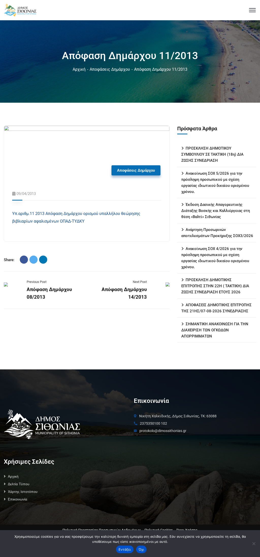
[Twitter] (33, 260)
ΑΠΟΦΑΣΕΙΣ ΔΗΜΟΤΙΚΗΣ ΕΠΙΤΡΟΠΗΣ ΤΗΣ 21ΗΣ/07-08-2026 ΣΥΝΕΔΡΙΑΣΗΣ (216, 308)
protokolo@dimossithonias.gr (162, 431)
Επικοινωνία (17, 499)
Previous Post (36, 282)
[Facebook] (24, 260)
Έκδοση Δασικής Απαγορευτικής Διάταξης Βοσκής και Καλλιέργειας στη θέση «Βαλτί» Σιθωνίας (215, 210)
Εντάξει (125, 549)
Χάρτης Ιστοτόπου (23, 491)
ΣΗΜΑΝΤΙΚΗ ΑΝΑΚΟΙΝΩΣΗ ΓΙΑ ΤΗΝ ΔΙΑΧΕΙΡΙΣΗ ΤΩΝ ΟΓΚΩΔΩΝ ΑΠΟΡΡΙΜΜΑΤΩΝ (214, 330)
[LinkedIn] (43, 260)
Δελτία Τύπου (18, 484)
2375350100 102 (153, 423)
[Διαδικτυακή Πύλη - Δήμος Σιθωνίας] (20, 9)
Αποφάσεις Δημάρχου (110, 69)
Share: (9, 260)
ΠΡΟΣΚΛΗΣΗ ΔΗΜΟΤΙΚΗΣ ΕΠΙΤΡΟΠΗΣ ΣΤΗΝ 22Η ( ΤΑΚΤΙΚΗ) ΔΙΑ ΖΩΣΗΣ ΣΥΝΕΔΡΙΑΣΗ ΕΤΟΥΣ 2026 (215, 286)
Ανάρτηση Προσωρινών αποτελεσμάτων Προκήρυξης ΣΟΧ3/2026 (217, 232)
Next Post (140, 282)
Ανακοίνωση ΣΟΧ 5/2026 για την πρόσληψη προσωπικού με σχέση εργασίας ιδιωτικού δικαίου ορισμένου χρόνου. (215, 182)
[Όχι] (253, 543)
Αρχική (79, 69)
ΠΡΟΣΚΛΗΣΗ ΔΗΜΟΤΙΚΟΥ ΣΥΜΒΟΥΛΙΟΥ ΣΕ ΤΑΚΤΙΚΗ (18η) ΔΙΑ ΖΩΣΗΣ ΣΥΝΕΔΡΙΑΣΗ (212, 154)
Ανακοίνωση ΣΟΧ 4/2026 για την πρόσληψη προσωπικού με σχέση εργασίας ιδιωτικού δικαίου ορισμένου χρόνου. (215, 257)
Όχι (141, 549)
